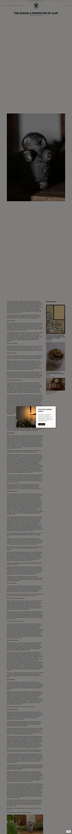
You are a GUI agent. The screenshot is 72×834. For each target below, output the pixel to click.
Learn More (42, 424)
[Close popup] (54, 408)
